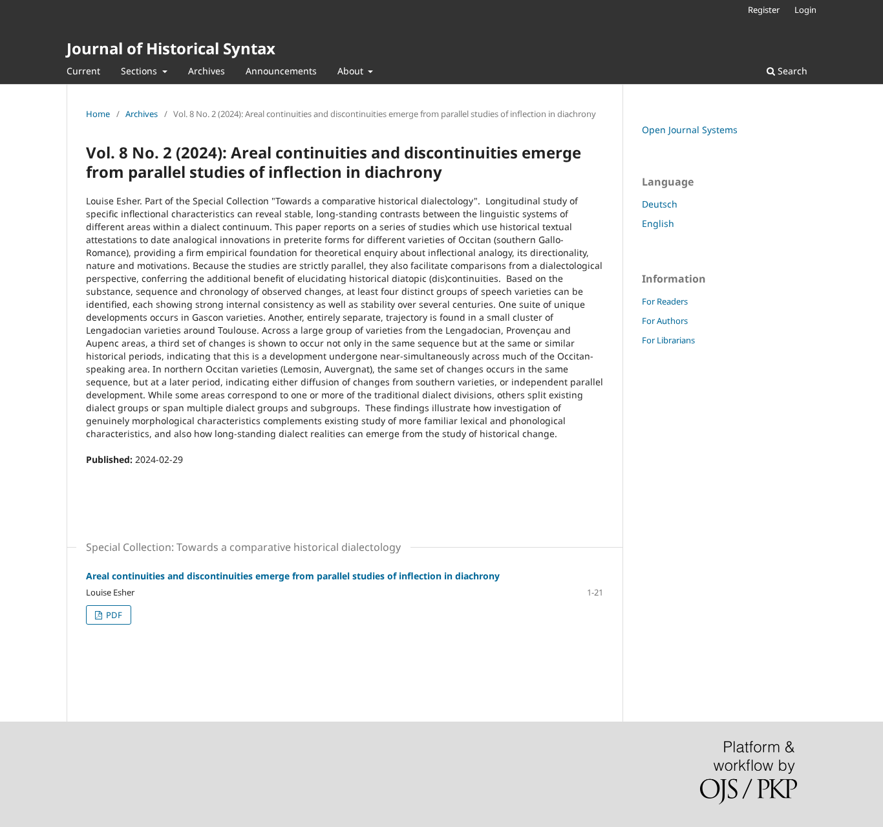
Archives (206, 71)
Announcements (281, 71)
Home (98, 114)
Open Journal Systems (690, 130)
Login (805, 10)
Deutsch (659, 204)
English (658, 223)
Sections (140, 71)
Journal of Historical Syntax (171, 48)
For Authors (665, 321)
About (351, 71)
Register (764, 10)
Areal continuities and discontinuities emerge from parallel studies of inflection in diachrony (293, 576)
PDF (113, 615)
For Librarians (668, 340)
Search (791, 71)
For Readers (665, 301)
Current (83, 71)
